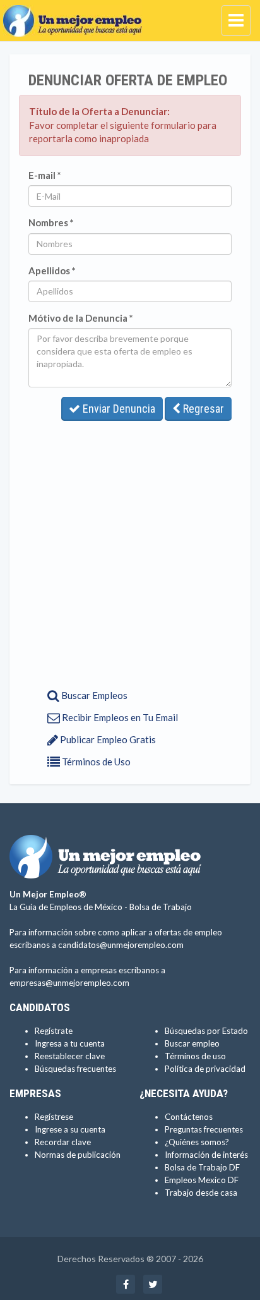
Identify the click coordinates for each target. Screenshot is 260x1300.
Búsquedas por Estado (206, 1031)
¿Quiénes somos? (197, 1142)
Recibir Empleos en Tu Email (119, 717)
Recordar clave (63, 1142)
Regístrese (54, 1117)
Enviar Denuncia (117, 408)
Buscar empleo (192, 1043)
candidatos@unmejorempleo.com (121, 945)
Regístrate (54, 1031)
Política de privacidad (205, 1069)
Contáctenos (189, 1117)
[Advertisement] (130, 551)
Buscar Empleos (93, 695)
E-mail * (44, 175)
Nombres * (51, 222)
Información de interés (206, 1155)
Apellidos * (52, 270)
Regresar (202, 408)
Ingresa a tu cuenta (70, 1043)
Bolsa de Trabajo (160, 907)
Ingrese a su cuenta (70, 1129)
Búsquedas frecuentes (75, 1069)
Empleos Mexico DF (202, 1180)
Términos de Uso (95, 761)
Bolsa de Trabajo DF (202, 1167)
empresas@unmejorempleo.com (69, 983)
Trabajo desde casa (201, 1193)
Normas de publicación (78, 1155)
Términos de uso (195, 1056)
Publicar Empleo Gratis (107, 739)
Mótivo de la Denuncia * (80, 318)
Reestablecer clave (70, 1056)
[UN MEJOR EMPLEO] (75, 16)
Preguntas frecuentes (204, 1129)
